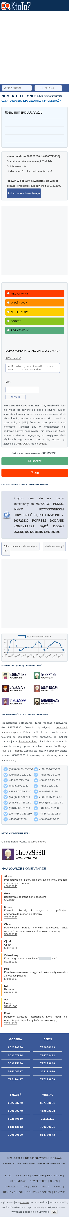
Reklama (9, 1192)
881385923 (10, 961)
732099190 (10, 917)
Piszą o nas (29, 1186)
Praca (45, 1186)
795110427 (15, 1079)
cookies (24, 1202)
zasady (55, 351)
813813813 (15, 1126)
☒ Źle (35, 473)
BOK (21, 1192)
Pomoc (57, 1186)
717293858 (47, 1079)
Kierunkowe (18, 1181)
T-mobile (17, 750)
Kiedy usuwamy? (54, 546)
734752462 (47, 1055)
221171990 (47, 1071)
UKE (18, 443)
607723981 (47, 1102)
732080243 (47, 1047)
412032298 (47, 1110)
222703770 (15, 1102)
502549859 (15, 1118)
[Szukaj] (17, 87)
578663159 (10, 992)
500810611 (10, 947)
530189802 (10, 978)
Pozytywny (20, 330)
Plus (3, 750)
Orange (62, 746)
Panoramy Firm (28, 741)
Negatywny (20, 293)
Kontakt (60, 1192)
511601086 (10, 1006)
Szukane (38, 1175)
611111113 (48, 1118)
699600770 (15, 1110)
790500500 (15, 1134)
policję (42, 443)
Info (18, 1175)
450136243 (10, 886)
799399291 (47, 1126)
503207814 (15, 1055)
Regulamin (54, 1175)
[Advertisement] (34, 47)
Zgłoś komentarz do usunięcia (20, 546)
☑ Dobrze (35, 461)
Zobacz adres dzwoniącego (24, 193)
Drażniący (19, 302)
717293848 (47, 1063)
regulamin (13, 358)
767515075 (10, 1023)
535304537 (15, 1071)
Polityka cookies (39, 1192)
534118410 (10, 900)
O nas (54, 1181)
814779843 (47, 1134)
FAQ (5, 551)
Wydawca (12, 1186)
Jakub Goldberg (37, 841)
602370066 (15, 1047)
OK (54, 1211)
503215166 (15, 1063)
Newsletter (38, 1181)
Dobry (16, 321)
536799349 (10, 934)
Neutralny (19, 312)
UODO (26, 443)
